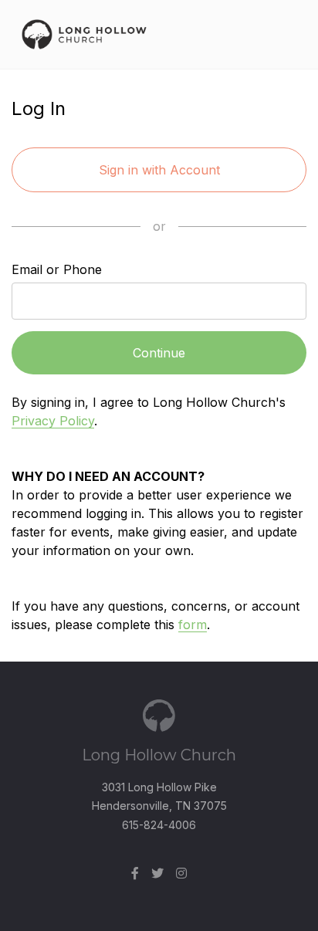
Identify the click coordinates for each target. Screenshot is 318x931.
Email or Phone (57, 269)
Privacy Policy (53, 420)
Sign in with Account (159, 170)
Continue (159, 353)
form (192, 624)
